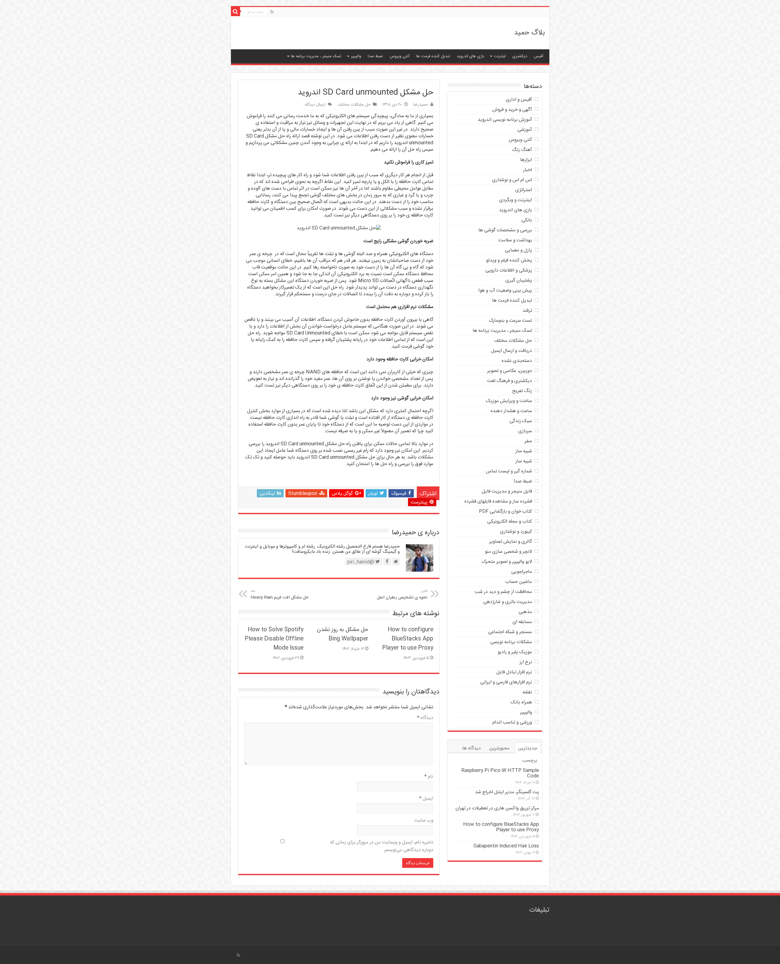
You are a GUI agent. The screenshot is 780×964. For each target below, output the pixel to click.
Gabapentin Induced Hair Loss (506, 846)
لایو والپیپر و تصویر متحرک (507, 562)
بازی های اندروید (470, 56)
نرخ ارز (525, 662)
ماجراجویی (521, 572)
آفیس (538, 56)
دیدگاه (425, 718)
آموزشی (524, 130)
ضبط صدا (375, 56)
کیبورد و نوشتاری (516, 531)
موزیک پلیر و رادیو (515, 652)
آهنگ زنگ (522, 150)
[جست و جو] (235, 11)
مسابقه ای (522, 622)
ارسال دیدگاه (315, 104)
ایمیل (426, 798)
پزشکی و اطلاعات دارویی (508, 270)
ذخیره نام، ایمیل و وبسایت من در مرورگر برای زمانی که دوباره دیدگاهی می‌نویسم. (381, 846)
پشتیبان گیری (518, 280)
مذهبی (525, 612)
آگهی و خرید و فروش (512, 110)
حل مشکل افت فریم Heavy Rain (279, 594)
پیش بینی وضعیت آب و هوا (505, 290)
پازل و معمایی (518, 250)
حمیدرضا (420, 104)
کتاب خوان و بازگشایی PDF (505, 511)
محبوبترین (499, 748)
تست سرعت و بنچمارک (510, 320)
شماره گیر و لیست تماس (509, 471)
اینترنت (500, 56)
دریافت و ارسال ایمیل (511, 351)
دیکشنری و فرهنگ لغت (509, 381)
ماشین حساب (518, 582)
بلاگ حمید (529, 33)
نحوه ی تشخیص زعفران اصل (402, 594)
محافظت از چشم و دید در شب (503, 592)
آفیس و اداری (519, 99)
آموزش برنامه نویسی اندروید (505, 120)
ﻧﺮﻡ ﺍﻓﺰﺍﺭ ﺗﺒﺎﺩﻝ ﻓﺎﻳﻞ (514, 672)
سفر (528, 441)
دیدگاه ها (471, 748)
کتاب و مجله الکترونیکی (509, 521)
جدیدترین (527, 748)
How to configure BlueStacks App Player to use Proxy (407, 639)
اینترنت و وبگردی (515, 200)
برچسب (529, 760)
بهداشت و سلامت (515, 240)
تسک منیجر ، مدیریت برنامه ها (316, 56)
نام (428, 776)
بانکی (526, 220)
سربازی (525, 431)
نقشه (527, 692)
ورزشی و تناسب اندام (512, 722)
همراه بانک (521, 702)
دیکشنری (519, 56)
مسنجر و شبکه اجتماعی (510, 632)
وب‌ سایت (423, 820)
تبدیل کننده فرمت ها (433, 56)
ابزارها (526, 160)
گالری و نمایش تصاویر (510, 541)
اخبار (527, 170)
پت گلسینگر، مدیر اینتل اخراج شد (507, 792)
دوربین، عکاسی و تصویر (509, 371)
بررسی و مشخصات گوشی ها (505, 230)
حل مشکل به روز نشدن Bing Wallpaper (342, 634)
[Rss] (272, 12)
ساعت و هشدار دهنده (511, 411)
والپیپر (356, 56)
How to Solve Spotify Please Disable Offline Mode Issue (274, 639)
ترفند (527, 310)
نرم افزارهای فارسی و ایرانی (506, 682)
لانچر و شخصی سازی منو (508, 552)
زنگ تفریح (522, 391)
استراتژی (523, 190)
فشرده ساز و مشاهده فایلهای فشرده (498, 501)
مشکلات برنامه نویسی (511, 642)
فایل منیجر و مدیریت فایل (507, 491)
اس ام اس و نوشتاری (512, 180)
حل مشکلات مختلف (354, 104)
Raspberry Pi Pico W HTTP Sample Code (500, 773)
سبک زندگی (520, 421)
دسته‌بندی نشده (517, 361)
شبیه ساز (524, 451)
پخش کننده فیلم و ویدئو (509, 260)
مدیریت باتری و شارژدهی (507, 602)
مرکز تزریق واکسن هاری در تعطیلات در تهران (497, 808)
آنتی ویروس (400, 56)
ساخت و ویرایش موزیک (509, 401)
